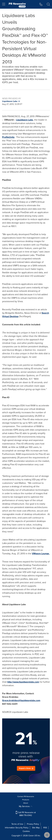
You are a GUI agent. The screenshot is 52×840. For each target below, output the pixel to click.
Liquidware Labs (24, 119)
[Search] (48, 4)
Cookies (26, 831)
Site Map (36, 827)
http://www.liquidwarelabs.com (23, 682)
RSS (45, 827)
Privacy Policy (33, 824)
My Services (24, 806)
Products (25, 799)
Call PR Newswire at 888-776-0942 (26, 814)
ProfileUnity (8, 137)
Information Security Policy (16, 827)
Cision (31, 835)
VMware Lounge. (41, 553)
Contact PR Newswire (25, 796)
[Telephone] (41, 4)
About (25, 803)
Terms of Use (17, 824)
